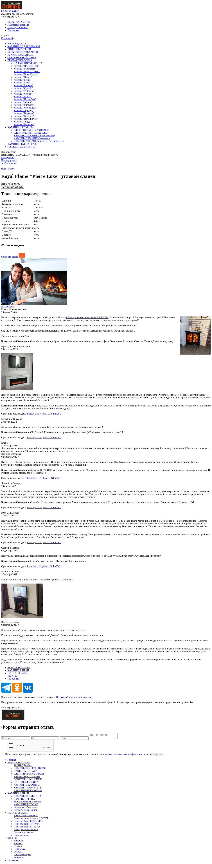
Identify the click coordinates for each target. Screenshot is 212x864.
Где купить (13, 30)
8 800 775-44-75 (10, 11)
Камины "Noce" (22, 82)
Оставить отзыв (9, 256)
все (13, 152)
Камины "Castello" (23, 88)
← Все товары (8, 163)
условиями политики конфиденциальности (128, 754)
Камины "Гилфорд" (24, 105)
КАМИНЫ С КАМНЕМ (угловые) (32, 138)
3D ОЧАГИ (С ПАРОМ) (20, 54)
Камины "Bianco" (23, 77)
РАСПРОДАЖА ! (16, 43)
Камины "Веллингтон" (26, 118)
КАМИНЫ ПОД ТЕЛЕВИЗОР (23, 46)
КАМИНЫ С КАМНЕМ (20, 127)
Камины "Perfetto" (23, 85)
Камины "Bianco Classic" (27, 71)
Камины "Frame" (23, 79)
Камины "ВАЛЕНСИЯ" (26, 66)
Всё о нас (12, 676)
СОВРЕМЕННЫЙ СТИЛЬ (21, 57)
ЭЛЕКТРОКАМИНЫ (18, 22)
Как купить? (7, 157)
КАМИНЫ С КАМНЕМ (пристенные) (34, 135)
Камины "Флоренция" (25, 107)
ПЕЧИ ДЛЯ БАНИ (17, 27)
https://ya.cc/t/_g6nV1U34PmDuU (44, 413)
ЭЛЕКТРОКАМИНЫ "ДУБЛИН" (32, 132)
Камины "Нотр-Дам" (25, 99)
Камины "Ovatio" (23, 93)
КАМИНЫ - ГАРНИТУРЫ (21, 144)
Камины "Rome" (22, 96)
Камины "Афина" (23, 102)
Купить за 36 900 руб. (12, 187)
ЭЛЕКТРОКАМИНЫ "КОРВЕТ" (31, 130)
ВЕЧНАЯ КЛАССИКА (19, 60)
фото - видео (8, 168)
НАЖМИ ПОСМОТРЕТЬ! (28, 63)
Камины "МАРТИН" (25, 68)
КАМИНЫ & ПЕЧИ (18, 24)
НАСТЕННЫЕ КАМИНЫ (21, 146)
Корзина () (7, 38)
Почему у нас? (9, 160)
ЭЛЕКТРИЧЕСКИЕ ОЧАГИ (22, 52)
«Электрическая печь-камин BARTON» (87, 317)
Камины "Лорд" (22, 121)
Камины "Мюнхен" (24, 124)
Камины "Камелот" (24, 116)
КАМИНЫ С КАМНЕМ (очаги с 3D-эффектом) (39, 141)
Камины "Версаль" (24, 113)
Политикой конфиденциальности (74, 697)
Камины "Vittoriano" (24, 91)
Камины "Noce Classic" (26, 74)
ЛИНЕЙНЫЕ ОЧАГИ (19, 49)
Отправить (158, 754)
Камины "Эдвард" (23, 110)
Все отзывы (7, 306)
